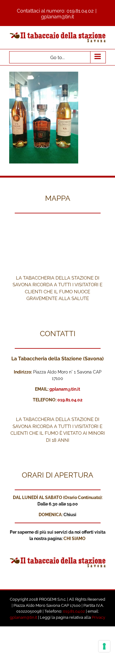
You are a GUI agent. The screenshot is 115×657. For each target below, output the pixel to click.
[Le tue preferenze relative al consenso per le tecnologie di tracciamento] (104, 646)
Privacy (98, 617)
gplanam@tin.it (57, 17)
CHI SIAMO (74, 538)
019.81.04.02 (80, 11)
